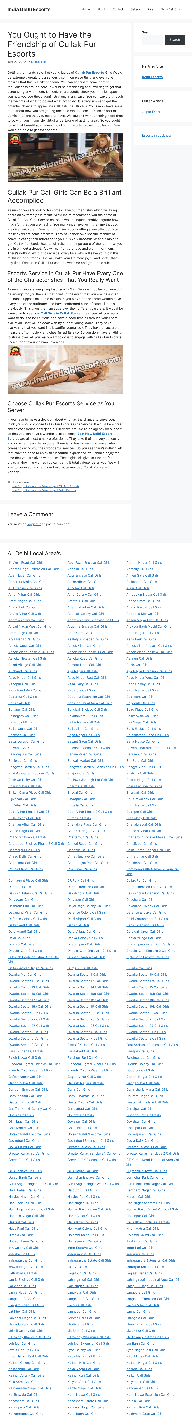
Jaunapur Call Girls (82, 1311)
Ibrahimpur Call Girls (141, 1241)
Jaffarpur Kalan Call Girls (145, 1267)
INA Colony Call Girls (24, 1248)
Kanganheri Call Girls (142, 1388)
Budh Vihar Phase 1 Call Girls (30, 812)
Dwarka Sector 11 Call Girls (28, 981)
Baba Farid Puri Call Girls (27, 690)
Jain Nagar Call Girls (83, 1286)
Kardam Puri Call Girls (142, 1407)
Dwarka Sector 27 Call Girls (29, 1026)
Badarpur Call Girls (22, 697)
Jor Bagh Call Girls (140, 1343)
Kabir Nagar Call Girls (84, 1356)
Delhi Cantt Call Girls (24, 925)
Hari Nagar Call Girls (83, 1203)
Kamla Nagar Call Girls (84, 1388)
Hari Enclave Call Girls (25, 1203)
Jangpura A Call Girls (24, 1299)
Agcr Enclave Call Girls (84, 575)
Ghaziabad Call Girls (83, 1109)
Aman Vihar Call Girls (24, 594)
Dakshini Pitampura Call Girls (30, 893)
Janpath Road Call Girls (26, 1305)
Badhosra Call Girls (140, 697)
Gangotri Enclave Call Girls (28, 1089)
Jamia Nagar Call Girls (25, 1292)
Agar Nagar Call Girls (24, 575)
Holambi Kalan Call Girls (86, 1235)
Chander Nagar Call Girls (86, 831)
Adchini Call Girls (80, 569)
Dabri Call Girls (19, 887)
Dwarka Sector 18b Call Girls (29, 1006)
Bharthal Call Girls (81, 786)
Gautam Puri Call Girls (25, 1102)
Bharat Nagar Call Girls (143, 780)
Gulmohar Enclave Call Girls (88, 1177)
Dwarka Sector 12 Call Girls (88, 981)
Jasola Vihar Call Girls (142, 1305)
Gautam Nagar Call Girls (144, 1096)
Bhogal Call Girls (80, 792)
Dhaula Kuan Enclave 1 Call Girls (92, 951)
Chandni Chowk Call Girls (27, 837)
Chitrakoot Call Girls (23, 863)
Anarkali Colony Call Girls (86, 614)
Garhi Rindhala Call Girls (86, 1096)
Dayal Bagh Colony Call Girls (89, 906)
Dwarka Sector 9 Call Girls (28, 1045)
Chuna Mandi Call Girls (25, 869)
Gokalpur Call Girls (81, 1121)
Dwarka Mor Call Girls (24, 974)
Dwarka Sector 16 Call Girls (29, 994)
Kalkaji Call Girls (138, 1375)
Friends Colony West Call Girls (90, 1070)
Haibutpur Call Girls (82, 1190)
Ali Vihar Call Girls (81, 588)
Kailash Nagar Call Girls (144, 1363)
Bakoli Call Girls (20, 722)
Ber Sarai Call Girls (140, 760)
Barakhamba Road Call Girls (147, 735)
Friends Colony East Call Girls (30, 1070)
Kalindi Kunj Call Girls (83, 1375)
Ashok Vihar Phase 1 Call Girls (149, 646)
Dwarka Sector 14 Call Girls (88, 987)
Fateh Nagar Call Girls (25, 1057)
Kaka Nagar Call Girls (84, 1369)
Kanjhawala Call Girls (24, 1394)
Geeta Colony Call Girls (85, 1102)
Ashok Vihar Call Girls (84, 646)
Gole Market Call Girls (24, 1128)
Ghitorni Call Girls (81, 1115)
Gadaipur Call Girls (140, 1070)
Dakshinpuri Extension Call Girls (150, 893)
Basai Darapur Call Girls (26, 741)
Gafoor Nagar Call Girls (25, 1077)
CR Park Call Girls (81, 880)
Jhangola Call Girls (140, 1318)
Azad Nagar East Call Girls (87, 677)
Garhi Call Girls (79, 1089)
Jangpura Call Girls (140, 1292)
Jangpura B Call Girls (83, 1299)
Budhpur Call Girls (140, 812)
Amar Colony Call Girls (84, 594)
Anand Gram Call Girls (143, 601)
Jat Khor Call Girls (21, 1311)
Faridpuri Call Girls (140, 1051)
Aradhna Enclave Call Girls (87, 626)
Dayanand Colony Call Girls (146, 906)
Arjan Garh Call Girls (83, 633)
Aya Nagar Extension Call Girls (149, 671)
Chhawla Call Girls (81, 850)
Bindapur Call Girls (81, 799)
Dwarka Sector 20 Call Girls (88, 1013)
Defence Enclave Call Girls (146, 912)
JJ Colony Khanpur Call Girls (29, 1337)
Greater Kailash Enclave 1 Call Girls (94, 1153)
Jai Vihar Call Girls (22, 1286)
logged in (34, 524)
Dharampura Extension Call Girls (150, 944)
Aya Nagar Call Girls (83, 671)
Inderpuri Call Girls (140, 1254)
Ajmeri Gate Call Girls (142, 575)
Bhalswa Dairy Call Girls (26, 780)
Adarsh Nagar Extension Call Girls (33, 569)
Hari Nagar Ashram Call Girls (148, 1203)
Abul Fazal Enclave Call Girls (89, 562)
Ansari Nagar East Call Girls (147, 620)
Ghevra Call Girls (21, 1115)
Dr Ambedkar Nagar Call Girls (30, 968)
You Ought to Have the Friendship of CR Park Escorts (46, 486)
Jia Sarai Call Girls (81, 1331)
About (101, 9)
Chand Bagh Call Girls (24, 831)
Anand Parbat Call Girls (144, 607)
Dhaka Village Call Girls (143, 938)
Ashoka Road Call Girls (85, 658)
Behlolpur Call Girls (22, 760)
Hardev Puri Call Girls (84, 1196)
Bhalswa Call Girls (140, 773)
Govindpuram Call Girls (143, 1134)
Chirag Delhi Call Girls (24, 856)
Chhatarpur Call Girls (24, 850)
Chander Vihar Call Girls (144, 831)
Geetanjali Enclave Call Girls (147, 1102)
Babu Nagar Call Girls (142, 690)
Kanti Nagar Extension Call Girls (150, 1394)
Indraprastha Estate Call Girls (90, 1260)
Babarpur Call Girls (82, 690)
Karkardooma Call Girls (25, 1414)
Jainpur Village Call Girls (144, 1286)
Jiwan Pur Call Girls (141, 1331)
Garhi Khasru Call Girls (25, 1096)
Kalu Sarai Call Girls (23, 1382)
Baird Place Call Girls (142, 709)
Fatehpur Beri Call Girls (85, 1057)
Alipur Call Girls (137, 588)
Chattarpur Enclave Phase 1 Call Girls (154, 837)
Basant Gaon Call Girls (84, 741)
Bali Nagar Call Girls (141, 722)
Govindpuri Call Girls (23, 1140)
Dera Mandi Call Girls (24, 931)
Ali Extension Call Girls (25, 588)
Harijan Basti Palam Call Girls (89, 1209)
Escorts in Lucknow (156, 135)
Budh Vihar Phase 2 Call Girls (90, 812)
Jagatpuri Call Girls (82, 1273)
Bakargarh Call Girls (23, 716)
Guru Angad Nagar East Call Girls (33, 1184)
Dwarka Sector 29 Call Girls (147, 1026)
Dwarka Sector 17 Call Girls (28, 1000)
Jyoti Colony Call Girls (84, 1350)
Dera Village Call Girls (84, 931)
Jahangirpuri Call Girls (84, 1280)
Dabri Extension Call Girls (87, 887)
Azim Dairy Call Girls (83, 684)
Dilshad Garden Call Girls (86, 957)
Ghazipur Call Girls (140, 1109)
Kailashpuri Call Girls (23, 1369)
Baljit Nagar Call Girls (24, 729)
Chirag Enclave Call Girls (86, 856)
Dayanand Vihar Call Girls (27, 912)
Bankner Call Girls (21, 735)
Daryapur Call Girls (82, 899)
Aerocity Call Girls (139, 569)
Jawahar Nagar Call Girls (27, 1318)
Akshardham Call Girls (84, 582)
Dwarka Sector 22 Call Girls (29, 1019)
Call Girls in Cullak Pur (58, 313)
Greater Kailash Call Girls (86, 1147)
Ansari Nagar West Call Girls (29, 626)
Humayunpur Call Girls (84, 1241)
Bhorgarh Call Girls (140, 792)
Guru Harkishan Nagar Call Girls (150, 1184)
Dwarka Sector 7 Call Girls (87, 1038)
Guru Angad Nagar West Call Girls (93, 1184)
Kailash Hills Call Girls (84, 1363)
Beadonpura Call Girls (24, 754)
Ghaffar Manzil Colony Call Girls (32, 1109)
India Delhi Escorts (29, 9)
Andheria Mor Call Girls (143, 614)
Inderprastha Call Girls (84, 1254)
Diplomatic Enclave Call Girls (147, 957)
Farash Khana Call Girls (26, 1051)
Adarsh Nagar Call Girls (144, 562)
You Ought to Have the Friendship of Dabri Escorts (44, 490)
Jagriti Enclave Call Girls (26, 1280)
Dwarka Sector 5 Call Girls (146, 1032)
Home (86, 9)
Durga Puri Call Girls (83, 968)
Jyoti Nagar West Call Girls (28, 1356)
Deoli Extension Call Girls (145, 925)
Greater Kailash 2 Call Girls (28, 1153)
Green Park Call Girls (24, 1160)
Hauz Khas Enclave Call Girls (148, 1222)
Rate (150, 9)
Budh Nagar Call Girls (142, 805)
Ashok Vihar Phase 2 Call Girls (31, 652)
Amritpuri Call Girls (82, 601)
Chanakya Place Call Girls (87, 824)
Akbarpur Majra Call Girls (27, 582)
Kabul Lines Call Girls (142, 1356)
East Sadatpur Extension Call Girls (152, 1045)
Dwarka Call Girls (139, 968)
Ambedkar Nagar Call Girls (146, 594)
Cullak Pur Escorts (89, 72)
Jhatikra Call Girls (81, 1324)
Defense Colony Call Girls (27, 919)
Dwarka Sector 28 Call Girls (88, 1026)
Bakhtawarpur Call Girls (85, 716)
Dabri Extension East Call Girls (149, 887)
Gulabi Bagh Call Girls (24, 1177)
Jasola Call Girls (80, 1305)
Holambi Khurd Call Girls (144, 1235)
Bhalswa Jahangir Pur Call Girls (91, 780)
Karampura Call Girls (23, 1407)
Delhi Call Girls (171, 9)
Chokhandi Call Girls (141, 863)
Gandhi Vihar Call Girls (25, 1083)
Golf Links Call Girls (82, 1128)
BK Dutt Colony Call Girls (145, 799)
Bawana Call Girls (21, 748)
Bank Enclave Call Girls (143, 729)
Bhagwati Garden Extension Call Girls (96, 767)
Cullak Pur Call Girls (141, 880)
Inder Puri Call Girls (140, 1248)
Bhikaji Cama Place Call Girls (30, 792)
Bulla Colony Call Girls (24, 818)
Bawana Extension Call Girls (89, 748)
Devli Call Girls (19, 938)
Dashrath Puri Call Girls (25, 906)
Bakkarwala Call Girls (142, 716)
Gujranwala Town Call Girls (146, 1171)
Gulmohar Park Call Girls (144, 1177)
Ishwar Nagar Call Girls (25, 1267)
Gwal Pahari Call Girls (24, 1190)
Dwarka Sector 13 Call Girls (29, 987)
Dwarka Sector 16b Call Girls (148, 994)
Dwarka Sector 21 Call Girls (146, 1013)
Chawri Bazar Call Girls (85, 844)
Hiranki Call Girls (20, 1235)
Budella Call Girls (80, 805)
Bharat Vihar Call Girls (25, 786)
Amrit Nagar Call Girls (24, 601)
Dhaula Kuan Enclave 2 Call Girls (150, 951)
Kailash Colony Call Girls (26, 1363)
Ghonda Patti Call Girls (143, 1115)
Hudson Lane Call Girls (25, 1241)
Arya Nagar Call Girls (24, 639)
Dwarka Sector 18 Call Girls (88, 1000)
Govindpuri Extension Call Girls (91, 1140)
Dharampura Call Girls (84, 944)
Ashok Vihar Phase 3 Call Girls (90, 652)
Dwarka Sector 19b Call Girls (148, 1006)
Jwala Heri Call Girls (23, 1350)
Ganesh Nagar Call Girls (86, 1083)
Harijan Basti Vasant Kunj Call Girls (152, 1209)
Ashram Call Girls (139, 658)
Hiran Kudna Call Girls (142, 1228)
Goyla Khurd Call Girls (24, 1147)
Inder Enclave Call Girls (85, 1248)
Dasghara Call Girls (140, 899)
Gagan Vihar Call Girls (84, 1077)
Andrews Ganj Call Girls (26, 620)
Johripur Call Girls (21, 1343)
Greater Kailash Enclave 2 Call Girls (152, 1153)
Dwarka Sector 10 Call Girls (146, 974)
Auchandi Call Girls (22, 671)
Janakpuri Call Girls (82, 1292)
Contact (118, 9)
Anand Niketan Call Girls (86, 607)
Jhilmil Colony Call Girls (26, 1331)
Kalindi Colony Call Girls (26, 1375)
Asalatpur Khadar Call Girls (88, 639)
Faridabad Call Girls (83, 1051)
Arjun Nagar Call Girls (142, 633)
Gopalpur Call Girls (140, 1128)
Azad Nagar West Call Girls (146, 677)
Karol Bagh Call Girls (83, 1414)
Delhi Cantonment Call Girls (147, 919)
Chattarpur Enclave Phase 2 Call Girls (36, 844)
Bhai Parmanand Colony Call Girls (33, 773)
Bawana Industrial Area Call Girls (151, 748)
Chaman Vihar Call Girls (26, 824)
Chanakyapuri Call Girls (143, 824)
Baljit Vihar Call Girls (83, 729)
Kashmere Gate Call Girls (145, 1414)
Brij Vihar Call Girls (22, 805)
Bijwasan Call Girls (22, 799)
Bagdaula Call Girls (140, 703)
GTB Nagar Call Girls (83, 1171)
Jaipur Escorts (152, 112)
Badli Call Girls (19, 703)
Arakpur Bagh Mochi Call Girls (148, 626)
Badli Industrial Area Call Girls (90, 703)
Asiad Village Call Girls (25, 665)
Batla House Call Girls (142, 741)
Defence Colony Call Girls (87, 912)
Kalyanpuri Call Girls (141, 1382)
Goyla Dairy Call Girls (142, 1140)
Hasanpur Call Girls (140, 1216)
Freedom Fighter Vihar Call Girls (92, 1064)
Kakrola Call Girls (139, 1369)
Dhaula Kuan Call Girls (25, 951)
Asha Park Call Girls (141, 639)
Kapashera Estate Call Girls (88, 1401)
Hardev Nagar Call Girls (26, 1196)
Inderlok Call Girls (21, 1254)
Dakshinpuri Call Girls (84, 893)
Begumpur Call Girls (141, 754)
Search (147, 32)
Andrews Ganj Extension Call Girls (93, 620)
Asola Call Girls (137, 665)
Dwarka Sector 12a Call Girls (147, 981)
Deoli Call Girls (78, 925)
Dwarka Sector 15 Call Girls (146, 987)
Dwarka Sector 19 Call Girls (88, 1006)
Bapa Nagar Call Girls (84, 735)
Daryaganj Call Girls (23, 899)
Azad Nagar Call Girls (24, 677)
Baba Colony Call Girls (143, 684)
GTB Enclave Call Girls (25, 1171)
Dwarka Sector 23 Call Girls (88, 1019)
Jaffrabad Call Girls (23, 1273)
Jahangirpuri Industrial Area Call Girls (154, 1280)
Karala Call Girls (138, 1401)
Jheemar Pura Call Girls (144, 1324)
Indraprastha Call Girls (25, 1260)
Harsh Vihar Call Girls (84, 1216)
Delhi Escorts (152, 77)
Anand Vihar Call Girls (25, 614)
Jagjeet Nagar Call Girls (144, 1273)
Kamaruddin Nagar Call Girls (29, 1388)
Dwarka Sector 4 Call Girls (87, 1032)
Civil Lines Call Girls (82, 869)
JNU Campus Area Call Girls (147, 1337)
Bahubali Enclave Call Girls (88, 709)
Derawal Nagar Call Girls (144, 931)
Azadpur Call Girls (22, 684)
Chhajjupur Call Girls (141, 844)
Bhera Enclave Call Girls (144, 786)
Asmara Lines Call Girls (85, 665)
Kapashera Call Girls (23, 1401)
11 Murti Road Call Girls (26, 562)
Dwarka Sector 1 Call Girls (87, 974)
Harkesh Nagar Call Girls (27, 1216)
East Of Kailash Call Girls (86, 1045)
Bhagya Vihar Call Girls (143, 767)
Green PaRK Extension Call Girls (92, 1160)
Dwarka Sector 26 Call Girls (147, 1019)
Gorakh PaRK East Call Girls (29, 1134)
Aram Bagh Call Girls (24, 633)
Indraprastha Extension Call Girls (151, 1260)
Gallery (135, 9)
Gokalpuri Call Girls (140, 1121)
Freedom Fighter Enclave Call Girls (34, 1064)
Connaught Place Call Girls (28, 880)
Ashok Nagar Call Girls (25, 646)
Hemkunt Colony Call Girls (87, 1228)
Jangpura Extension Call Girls (148, 1299)
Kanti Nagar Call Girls (84, 1394)
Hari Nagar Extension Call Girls (31, 1209)
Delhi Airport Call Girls (84, 919)
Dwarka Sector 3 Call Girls (28, 1032)
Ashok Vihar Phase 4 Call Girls (149, 652)
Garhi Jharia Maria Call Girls (147, 1089)
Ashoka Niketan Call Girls (27, 658)
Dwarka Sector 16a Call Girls (89, 994)
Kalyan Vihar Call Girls (84, 1382)
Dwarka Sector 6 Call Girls (28, 1038)
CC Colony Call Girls (141, 818)
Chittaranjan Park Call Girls (88, 863)
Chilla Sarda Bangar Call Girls (148, 850)
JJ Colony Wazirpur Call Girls (89, 1337)
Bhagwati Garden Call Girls (28, 767)
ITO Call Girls (77, 1267)
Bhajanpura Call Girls (83, 773)
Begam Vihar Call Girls (84, 754)
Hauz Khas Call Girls (83, 1222)
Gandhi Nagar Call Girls (144, 1077)
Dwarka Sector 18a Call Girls (147, 1000)
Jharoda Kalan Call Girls (26, 1324)
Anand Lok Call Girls (23, 607)
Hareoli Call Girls (139, 1196)
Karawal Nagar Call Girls (86, 1407)
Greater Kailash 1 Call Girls (146, 1147)
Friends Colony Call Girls (144, 1064)
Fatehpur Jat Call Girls (143, 1057)
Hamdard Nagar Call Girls (145, 1190)
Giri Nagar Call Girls (23, 1121)
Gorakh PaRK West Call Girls (89, 1134)
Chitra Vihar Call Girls (142, 856)
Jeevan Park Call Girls (84, 1318)
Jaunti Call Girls (138, 1311)
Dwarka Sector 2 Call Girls (28, 1013)
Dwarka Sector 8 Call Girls (146, 1038)
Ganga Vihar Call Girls (143, 1083)
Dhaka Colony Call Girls (85, 938)
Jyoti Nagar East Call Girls (146, 1350)
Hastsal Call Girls (21, 1222)
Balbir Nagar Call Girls (84, 722)
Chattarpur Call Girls (83, 837)
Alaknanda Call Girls (141, 582)
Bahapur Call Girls (21, 709)
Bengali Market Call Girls (86, 760)
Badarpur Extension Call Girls (89, 697)
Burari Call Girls (79, 818)
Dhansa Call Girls (21, 944)
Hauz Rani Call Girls (23, 1228)
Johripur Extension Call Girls (89, 1343)
